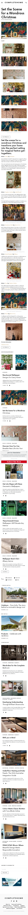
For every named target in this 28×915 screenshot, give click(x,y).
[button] (14, 453)
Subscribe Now (14, 462)
